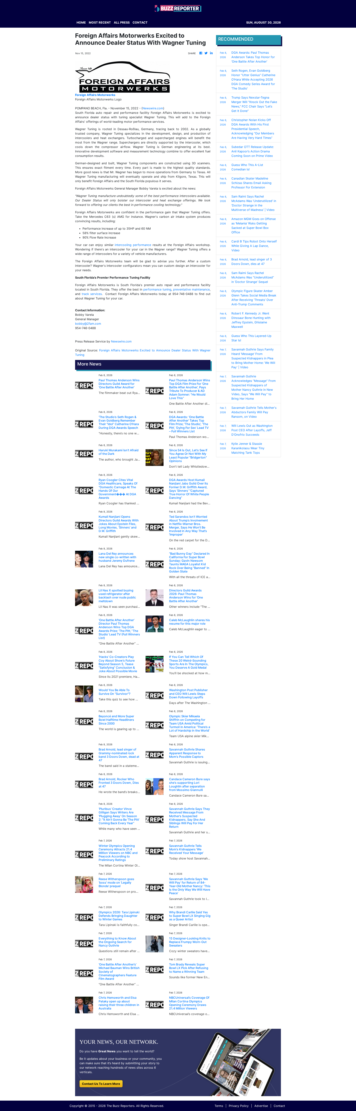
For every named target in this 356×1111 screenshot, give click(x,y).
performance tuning (157, 289)
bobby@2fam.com (88, 323)
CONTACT (140, 22)
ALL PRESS (122, 22)
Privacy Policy (239, 1106)
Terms (219, 1106)
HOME (81, 22)
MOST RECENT (100, 22)
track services (92, 294)
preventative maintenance (191, 289)
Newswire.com (153, 108)
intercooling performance (133, 245)
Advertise (261, 1106)
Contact (279, 1106)
